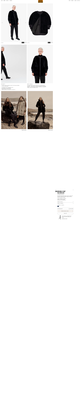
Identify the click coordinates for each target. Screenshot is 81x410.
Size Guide (71, 208)
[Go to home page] (40, 1)
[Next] (20, 22)
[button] (58, 206)
